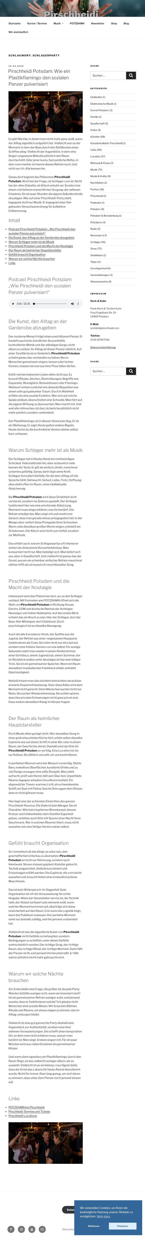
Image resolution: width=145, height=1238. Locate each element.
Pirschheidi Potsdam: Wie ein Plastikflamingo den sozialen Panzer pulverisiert (39, 77)
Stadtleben (96, 255)
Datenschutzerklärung (103, 347)
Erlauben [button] (122, 1226)
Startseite (14, 23)
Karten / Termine (37, 23)
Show (93, 248)
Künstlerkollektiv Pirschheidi (106, 143)
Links (11, 263)
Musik (57, 23)
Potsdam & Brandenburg (104, 215)
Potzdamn (96, 222)
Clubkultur (96, 97)
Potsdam (95, 209)
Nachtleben (97, 182)
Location (95, 156)
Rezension (96, 235)
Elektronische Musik (101, 103)
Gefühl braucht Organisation (26, 254)
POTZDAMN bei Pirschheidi (26, 1107)
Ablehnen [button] (94, 1226)
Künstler (95, 136)
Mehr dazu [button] (103, 1216)
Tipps (93, 261)
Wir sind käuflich (18, 31)
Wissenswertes (99, 281)
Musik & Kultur (98, 176)
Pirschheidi (96, 195)
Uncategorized (98, 268)
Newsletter (97, 23)
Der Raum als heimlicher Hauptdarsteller (34, 250)
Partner (94, 189)
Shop (114, 23)
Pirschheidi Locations (22, 1115)
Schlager (95, 242)
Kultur (93, 129)
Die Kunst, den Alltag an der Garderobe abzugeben (41, 237)
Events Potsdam (99, 110)
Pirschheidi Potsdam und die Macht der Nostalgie (40, 246)
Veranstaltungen (99, 274)
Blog (126, 23)
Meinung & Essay (100, 162)
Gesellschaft (97, 123)
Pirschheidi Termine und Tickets (29, 1111)
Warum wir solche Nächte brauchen (31, 258)
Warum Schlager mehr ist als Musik (31, 242)
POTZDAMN (77, 23)
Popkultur (95, 202)
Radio (93, 228)
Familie (94, 116)
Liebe (93, 149)
